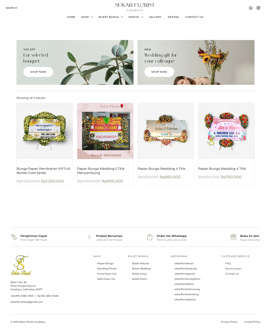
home (71, 16)
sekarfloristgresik (185, 273)
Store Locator (233, 268)
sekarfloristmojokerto (187, 278)
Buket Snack (139, 278)
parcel (134, 16)
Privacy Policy (229, 321)
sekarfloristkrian (184, 263)
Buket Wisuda (140, 263)
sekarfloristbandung (187, 294)
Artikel (173, 16)
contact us (194, 16)
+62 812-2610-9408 (47, 295)
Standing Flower (107, 268)
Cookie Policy (252, 321)
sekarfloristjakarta (185, 299)
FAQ (228, 263)
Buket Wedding (141, 268)
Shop (85, 16)
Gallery (155, 16)
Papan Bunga (105, 263)
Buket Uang (139, 273)
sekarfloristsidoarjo (186, 268)
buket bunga (109, 16)
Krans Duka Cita (106, 273)
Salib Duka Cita (106, 278)
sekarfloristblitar (184, 283)
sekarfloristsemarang (187, 289)
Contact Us (232, 273)
